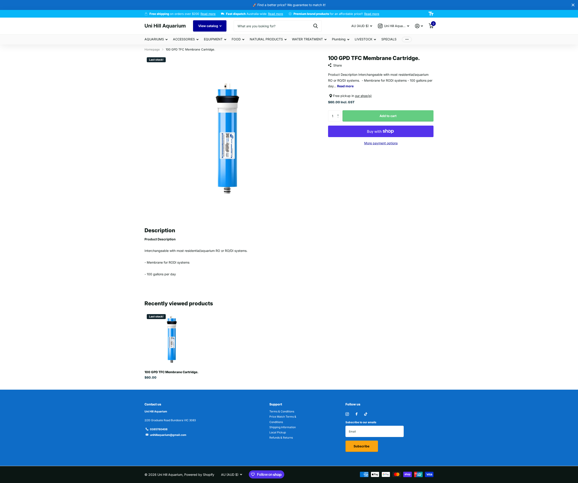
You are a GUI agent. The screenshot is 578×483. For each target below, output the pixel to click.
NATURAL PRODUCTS (266, 39)
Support (275, 404)
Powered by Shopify (199, 474)
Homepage (152, 49)
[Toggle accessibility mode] (431, 14)
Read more (208, 14)
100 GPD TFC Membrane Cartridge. (171, 372)
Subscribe (362, 446)
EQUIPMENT (213, 39)
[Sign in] (419, 26)
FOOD (236, 39)
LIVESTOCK (363, 39)
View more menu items (407, 39)
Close (573, 5)
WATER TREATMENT (307, 39)
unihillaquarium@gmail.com (168, 435)
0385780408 (159, 429)
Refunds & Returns (281, 437)
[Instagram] (347, 414)
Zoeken (315, 26)
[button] (339, 112)
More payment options (381, 143)
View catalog (208, 26)
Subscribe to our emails (360, 422)
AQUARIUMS (154, 39)
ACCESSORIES (184, 39)
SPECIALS (388, 39)
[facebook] (356, 414)
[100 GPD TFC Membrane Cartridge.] (171, 339)
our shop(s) (363, 96)
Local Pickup (277, 432)
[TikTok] (365, 414)
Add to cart (388, 116)
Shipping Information (282, 427)
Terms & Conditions (281, 411)
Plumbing (339, 39)
